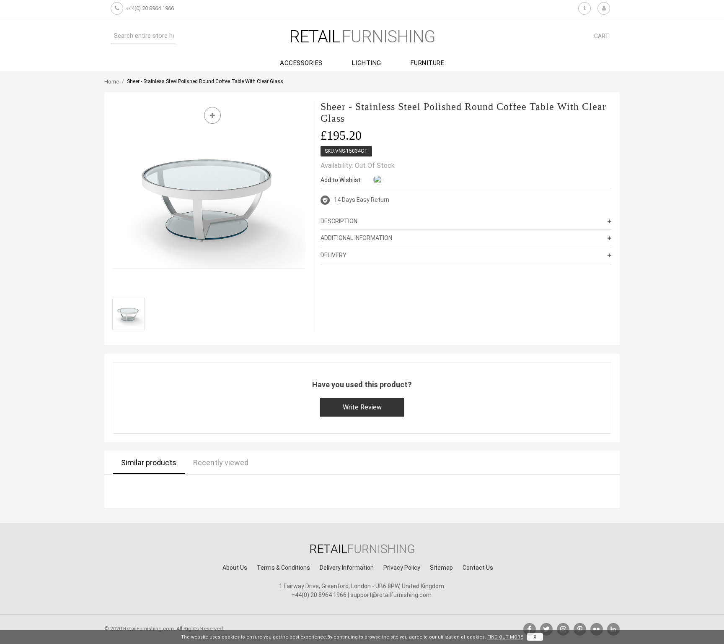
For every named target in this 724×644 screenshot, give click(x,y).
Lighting (366, 63)
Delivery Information (347, 567)
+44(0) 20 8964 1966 (150, 8)
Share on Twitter (411, 180)
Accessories (301, 63)
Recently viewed (220, 462)
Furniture (428, 63)
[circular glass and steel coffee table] (128, 314)
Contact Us (478, 567)
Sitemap (441, 567)
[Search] (184, 35)
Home (111, 81)
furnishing (362, 37)
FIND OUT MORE (505, 637)
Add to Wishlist (341, 180)
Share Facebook (394, 180)
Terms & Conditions (283, 567)
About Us (234, 567)
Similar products (148, 462)
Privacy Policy (401, 567)
